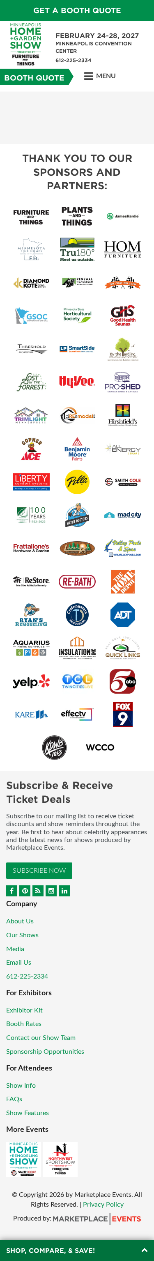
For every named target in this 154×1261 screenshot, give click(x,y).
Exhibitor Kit (24, 1010)
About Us (20, 921)
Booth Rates (23, 1024)
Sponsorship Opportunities (45, 1051)
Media (15, 949)
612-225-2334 (27, 976)
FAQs (14, 1099)
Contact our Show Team (41, 1038)
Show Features (27, 1113)
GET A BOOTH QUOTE (77, 10)
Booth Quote (34, 78)
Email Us (18, 962)
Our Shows (22, 935)
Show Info (21, 1085)
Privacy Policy (103, 1204)
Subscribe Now (39, 870)
